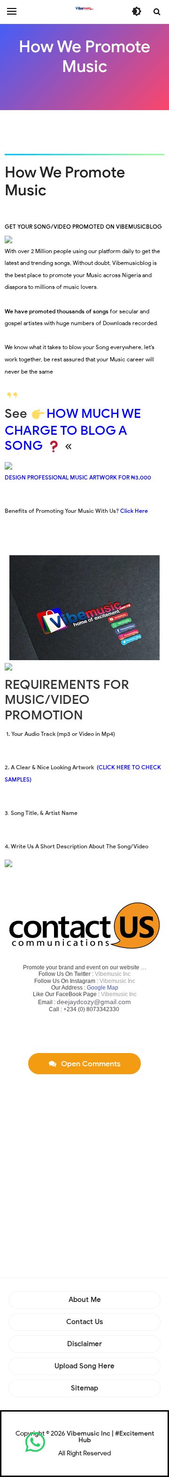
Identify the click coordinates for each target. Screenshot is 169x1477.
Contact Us (84, 1321)
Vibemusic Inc (113, 974)
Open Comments (91, 1064)
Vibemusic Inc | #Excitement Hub (110, 1436)
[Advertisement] (87, 131)
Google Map (102, 987)
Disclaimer (84, 1344)
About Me (85, 1299)
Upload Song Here (84, 1366)
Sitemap (84, 1388)
